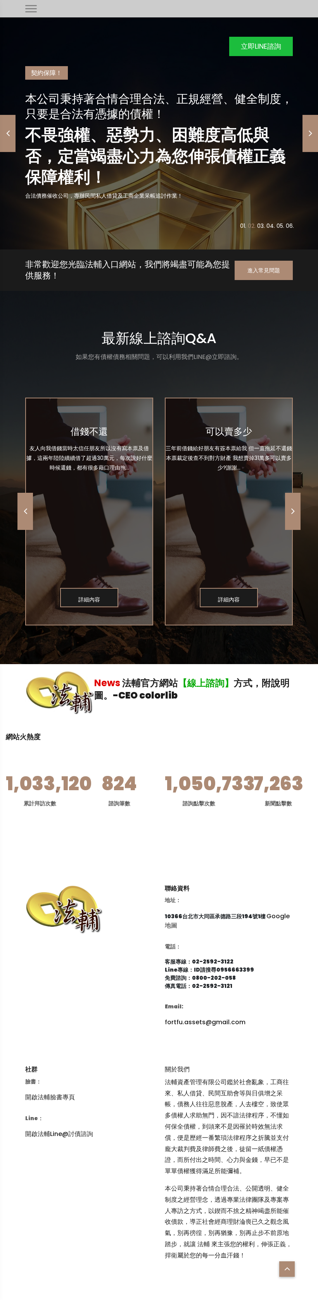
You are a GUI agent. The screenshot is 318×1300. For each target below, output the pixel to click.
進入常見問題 (263, 270)
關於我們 (177, 1069)
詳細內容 (89, 599)
